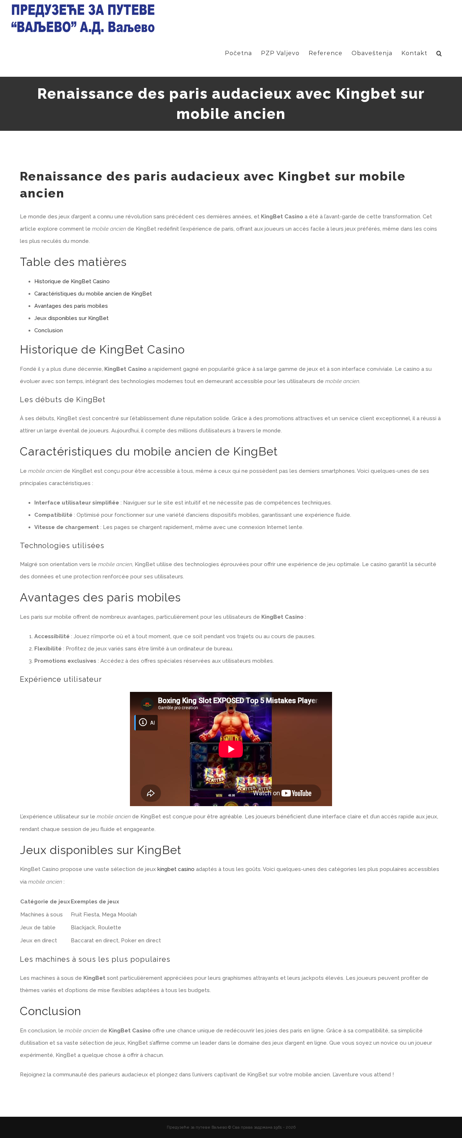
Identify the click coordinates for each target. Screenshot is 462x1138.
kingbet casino (176, 869)
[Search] (439, 53)
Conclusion (48, 330)
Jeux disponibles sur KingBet (71, 318)
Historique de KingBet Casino (72, 281)
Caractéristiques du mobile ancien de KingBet (93, 293)
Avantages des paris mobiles (71, 306)
